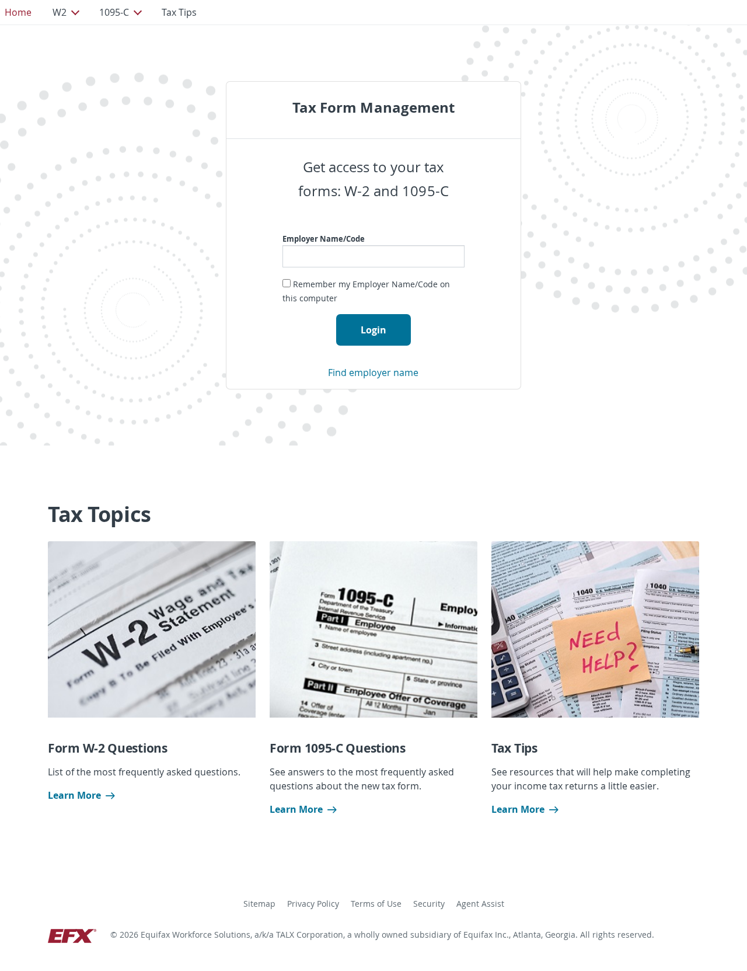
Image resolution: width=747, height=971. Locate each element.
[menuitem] (18, 12)
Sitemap (259, 904)
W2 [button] (60, 12)
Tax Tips (179, 12)
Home (18, 12)
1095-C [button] (114, 12)
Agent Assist (480, 904)
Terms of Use (376, 904)
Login (373, 329)
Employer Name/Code (323, 239)
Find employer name (373, 372)
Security (429, 904)
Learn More (74, 795)
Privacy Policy (313, 904)
